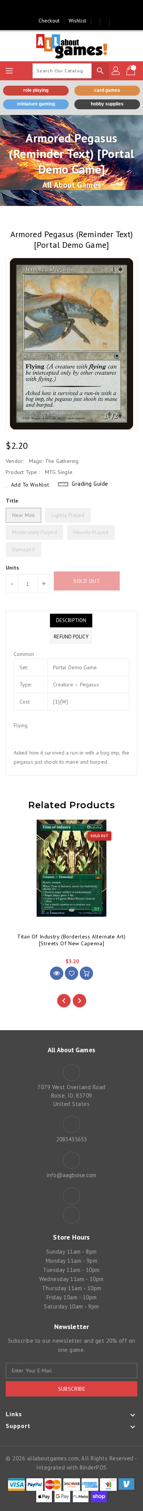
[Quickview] (56, 973)
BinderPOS (93, 1467)
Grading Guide (90, 483)
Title (12, 500)
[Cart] (131, 70)
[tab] (71, 620)
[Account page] (116, 70)
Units (12, 567)
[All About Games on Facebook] (64, 8)
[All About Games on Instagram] (79, 8)
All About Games (71, 185)
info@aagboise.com (71, 1175)
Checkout (49, 20)
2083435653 (71, 1139)
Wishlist (77, 20)
